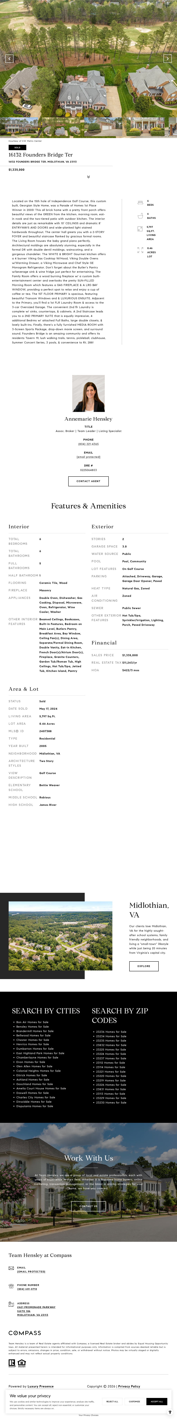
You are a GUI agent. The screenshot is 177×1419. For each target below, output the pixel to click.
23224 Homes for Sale (111, 1054)
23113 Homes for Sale (110, 1093)
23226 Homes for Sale (111, 1084)
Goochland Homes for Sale (34, 1084)
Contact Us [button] (88, 1206)
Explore (144, 966)
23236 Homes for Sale (111, 1031)
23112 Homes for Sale (110, 1062)
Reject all (112, 1401)
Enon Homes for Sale (30, 1062)
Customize (134, 1401)
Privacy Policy (129, 1386)
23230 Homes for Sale (111, 1102)
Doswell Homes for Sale (32, 1093)
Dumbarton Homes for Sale (35, 1048)
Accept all (157, 1401)
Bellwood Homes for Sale (33, 1035)
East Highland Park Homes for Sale (40, 1053)
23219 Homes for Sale (111, 1080)
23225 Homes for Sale (111, 1049)
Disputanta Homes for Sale (34, 1106)
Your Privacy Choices (88, 1415)
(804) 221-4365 (88, 444)
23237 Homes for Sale (111, 1058)
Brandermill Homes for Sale (35, 1031)
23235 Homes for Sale (111, 1040)
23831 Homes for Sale (111, 1089)
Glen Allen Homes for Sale (34, 1066)
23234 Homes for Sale (111, 1036)
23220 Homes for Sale (111, 1076)
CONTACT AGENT (89, 481)
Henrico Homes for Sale (32, 1044)
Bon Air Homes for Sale (32, 1022)
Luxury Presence (41, 1386)
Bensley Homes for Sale (32, 1026)
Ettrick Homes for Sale (31, 1075)
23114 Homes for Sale (110, 1067)
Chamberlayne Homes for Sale (37, 1057)
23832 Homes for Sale (111, 1045)
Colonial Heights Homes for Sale (38, 1070)
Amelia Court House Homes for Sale (41, 1088)
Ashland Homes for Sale (32, 1079)
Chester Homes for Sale (32, 1040)
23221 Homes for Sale (111, 1071)
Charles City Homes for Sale (35, 1097)
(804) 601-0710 (27, 1289)
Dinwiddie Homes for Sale (34, 1101)
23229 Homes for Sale (111, 1098)
